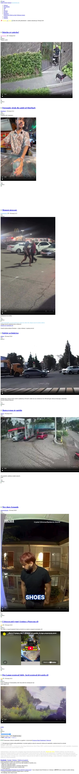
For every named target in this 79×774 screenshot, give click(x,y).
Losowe (6, 16)
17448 (5, 737)
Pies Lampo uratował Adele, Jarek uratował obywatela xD (25, 675)
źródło (2, 727)
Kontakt (9, 760)
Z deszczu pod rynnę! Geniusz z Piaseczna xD (20, 622)
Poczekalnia (7, 6)
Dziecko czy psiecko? (10, 32)
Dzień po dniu (12, 15)
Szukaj (5, 2)
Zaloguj (9, 2)
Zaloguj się (3, 325)
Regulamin (3, 760)
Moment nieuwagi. (9, 210)
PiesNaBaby (4, 35)
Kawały (6, 12)
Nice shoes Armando (10, 507)
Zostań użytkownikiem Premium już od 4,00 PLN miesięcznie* (16, 770)
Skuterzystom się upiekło (12, 410)
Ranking (6, 18)
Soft (5, 8)
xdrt (2, 625)
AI (4, 9)
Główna (6, 5)
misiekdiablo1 (4, 213)
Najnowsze (6, 15)
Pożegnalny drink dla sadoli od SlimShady (19, 108)
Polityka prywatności (23, 760)
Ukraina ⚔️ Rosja (6, 20)
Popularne (6, 13)
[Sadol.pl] (2, 1)
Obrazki (6, 11)
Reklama (14, 760)
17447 (8, 737)
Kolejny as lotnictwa (10, 333)
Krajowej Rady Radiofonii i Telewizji (42, 740)
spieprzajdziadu (4, 510)
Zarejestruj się (15, 2)
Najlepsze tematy (21, 15)
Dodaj (2, 2)
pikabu (2, 336)
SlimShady (3, 111)
